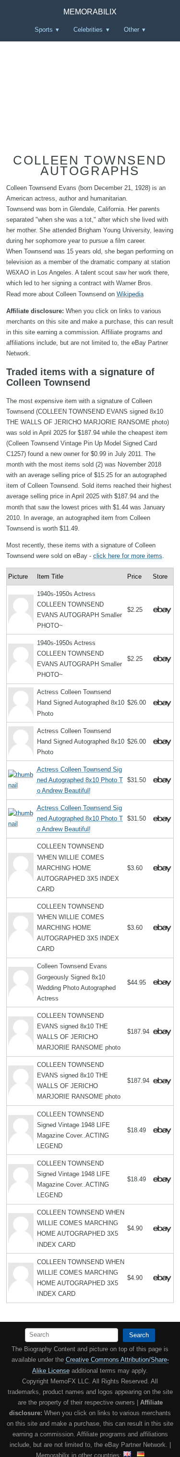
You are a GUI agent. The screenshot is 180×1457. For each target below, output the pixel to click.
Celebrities (88, 29)
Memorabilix (90, 12)
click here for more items (127, 555)
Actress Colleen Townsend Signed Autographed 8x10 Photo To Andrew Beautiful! (80, 780)
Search (139, 1335)
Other (131, 29)
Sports (44, 29)
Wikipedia (130, 294)
